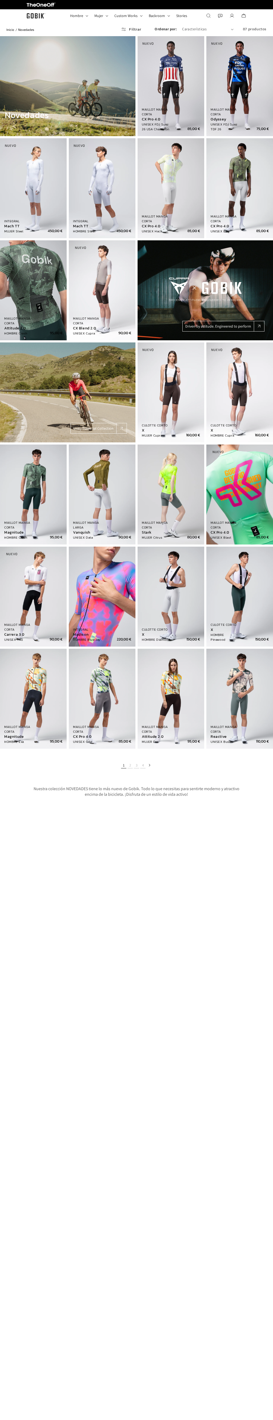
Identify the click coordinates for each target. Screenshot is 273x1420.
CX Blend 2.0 (84, 328)
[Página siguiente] (149, 765)
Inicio (10, 29)
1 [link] (124, 765)
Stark (147, 532)
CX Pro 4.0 (151, 119)
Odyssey (218, 119)
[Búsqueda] (208, 16)
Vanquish (81, 532)
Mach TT (11, 226)
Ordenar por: (166, 29)
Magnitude (14, 532)
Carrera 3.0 (14, 634)
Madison (81, 634)
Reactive (219, 736)
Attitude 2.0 (15, 328)
